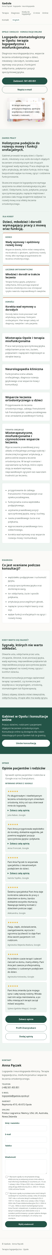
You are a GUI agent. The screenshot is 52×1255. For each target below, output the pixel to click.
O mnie (36, 13)
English (16, 20)
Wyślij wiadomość (26, 1224)
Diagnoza (15, 13)
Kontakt (5, 20)
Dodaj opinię (26, 1036)
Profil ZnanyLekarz (26, 1027)
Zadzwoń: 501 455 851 (24, 81)
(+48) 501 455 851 (10, 1087)
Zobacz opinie (26, 1019)
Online (45, 13)
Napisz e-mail (24, 89)
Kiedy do (26, 13)
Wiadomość (10, 1157)
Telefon (8, 1145)
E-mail (8, 1134)
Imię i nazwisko (12, 1123)
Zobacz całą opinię (19, 810)
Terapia (5, 13)
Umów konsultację (26, 743)
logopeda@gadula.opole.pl (15, 1095)
